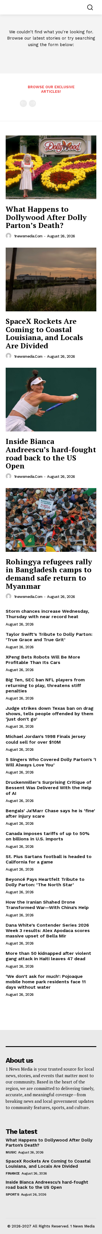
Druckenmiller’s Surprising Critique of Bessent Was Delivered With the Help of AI (49, 788)
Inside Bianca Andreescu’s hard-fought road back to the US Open (51, 453)
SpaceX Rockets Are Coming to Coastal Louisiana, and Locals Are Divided (44, 333)
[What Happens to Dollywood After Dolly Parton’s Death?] (51, 167)
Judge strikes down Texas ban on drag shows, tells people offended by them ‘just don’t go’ (50, 714)
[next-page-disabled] (32, 103)
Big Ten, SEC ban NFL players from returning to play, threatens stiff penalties (45, 685)
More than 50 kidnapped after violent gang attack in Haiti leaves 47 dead (48, 956)
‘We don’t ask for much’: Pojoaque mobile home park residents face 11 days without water (46, 982)
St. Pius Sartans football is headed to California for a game (49, 859)
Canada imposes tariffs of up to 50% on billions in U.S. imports (48, 836)
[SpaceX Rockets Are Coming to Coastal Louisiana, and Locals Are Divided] (51, 279)
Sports (12, 1194)
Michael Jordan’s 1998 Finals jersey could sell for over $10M (46, 739)
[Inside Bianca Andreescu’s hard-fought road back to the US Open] (51, 399)
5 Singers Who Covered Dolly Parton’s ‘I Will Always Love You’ (51, 762)
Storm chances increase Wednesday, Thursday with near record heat (47, 613)
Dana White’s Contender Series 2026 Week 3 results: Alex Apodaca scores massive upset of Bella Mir (48, 930)
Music (11, 1152)
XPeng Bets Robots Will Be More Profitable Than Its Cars (43, 659)
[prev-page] (23, 103)
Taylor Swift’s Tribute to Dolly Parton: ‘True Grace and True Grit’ (49, 637)
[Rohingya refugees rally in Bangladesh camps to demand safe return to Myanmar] (51, 520)
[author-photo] (9, 236)
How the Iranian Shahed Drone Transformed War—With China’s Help (47, 904)
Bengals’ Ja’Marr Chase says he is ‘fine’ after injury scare (50, 813)
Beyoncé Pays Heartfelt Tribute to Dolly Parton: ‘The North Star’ (45, 882)
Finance (13, 1173)
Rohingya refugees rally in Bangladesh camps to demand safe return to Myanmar (49, 574)
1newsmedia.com (28, 236)
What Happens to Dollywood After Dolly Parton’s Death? (46, 217)
